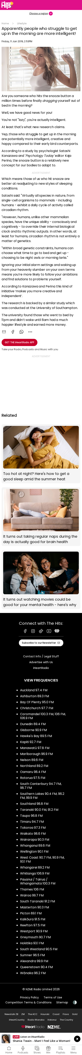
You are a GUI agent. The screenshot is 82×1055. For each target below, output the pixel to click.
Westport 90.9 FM (34, 931)
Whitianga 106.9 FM (34, 873)
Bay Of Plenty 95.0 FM (37, 702)
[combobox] (30, 331)
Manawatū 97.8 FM (34, 748)
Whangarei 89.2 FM (35, 867)
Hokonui (52, 1019)
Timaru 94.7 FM (32, 821)
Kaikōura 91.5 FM (32, 919)
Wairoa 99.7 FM (32, 895)
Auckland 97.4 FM (33, 690)
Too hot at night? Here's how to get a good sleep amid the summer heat (41, 453)
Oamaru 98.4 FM (33, 772)
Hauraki (45, 1014)
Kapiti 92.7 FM (30, 742)
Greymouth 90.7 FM (35, 937)
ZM (23, 1014)
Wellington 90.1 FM (34, 851)
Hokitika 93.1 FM (32, 943)
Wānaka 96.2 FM (33, 973)
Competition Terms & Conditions (28, 1002)
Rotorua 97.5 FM (32, 778)
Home (5, 23)
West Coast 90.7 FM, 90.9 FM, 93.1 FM (42, 859)
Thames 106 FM (32, 889)
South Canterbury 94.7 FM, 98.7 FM (41, 785)
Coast (56, 1014)
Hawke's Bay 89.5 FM (36, 736)
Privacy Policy (29, 997)
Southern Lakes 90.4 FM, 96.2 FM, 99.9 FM (42, 795)
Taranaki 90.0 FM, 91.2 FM (39, 809)
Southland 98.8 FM (34, 803)
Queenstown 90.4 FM (36, 967)
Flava (66, 1014)
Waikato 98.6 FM (33, 833)
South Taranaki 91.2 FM (37, 901)
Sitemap (62, 1002)
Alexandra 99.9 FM (34, 961)
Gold (74, 1014)
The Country (66, 1019)
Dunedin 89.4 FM (33, 724)
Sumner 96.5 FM (32, 955)
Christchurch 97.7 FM (36, 708)
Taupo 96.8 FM (31, 815)
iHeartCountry (16, 1019)
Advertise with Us (41, 662)
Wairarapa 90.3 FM (34, 839)
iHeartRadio (41, 668)
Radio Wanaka (36, 1019)
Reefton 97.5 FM (32, 925)
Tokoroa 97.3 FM (33, 827)
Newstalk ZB (11, 1014)
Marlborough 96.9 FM (36, 754)
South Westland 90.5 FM (38, 949)
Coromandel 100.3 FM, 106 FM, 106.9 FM (43, 716)
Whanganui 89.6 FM (35, 845)
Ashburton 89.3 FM (34, 696)
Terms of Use (53, 997)
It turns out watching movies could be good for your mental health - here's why (41, 579)
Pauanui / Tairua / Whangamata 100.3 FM (37, 881)
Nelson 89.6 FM (31, 760)
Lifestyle (21, 23)
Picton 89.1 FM (31, 913)
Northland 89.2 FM (34, 766)
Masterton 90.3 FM (34, 907)
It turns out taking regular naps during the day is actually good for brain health (41, 516)
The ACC (32, 1014)
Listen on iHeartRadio (41, 1039)
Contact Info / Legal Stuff (41, 656)
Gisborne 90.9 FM (33, 730)
